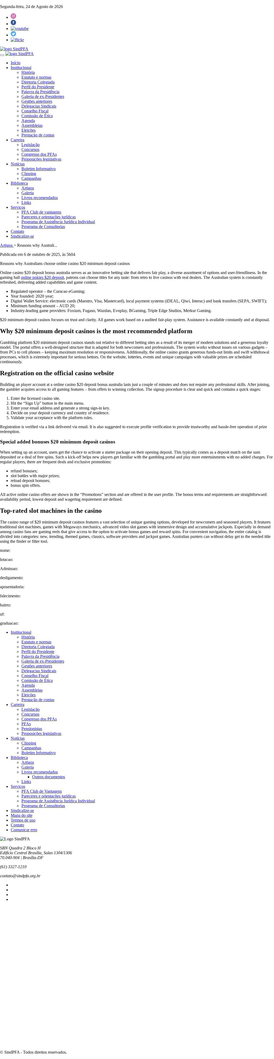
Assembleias (32, 125)
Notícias (18, 164)
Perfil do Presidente (37, 87)
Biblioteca (19, 183)
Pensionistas (31, 728)
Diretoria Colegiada (38, 82)
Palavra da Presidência (40, 91)
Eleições (28, 130)
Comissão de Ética (37, 115)
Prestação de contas (37, 135)
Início (15, 62)
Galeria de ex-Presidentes (42, 96)
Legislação (30, 144)
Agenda (28, 120)
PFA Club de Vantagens (41, 791)
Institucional (21, 67)
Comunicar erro (24, 830)
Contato (17, 231)
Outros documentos (48, 777)
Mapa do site (21, 815)
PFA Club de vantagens (41, 212)
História (28, 72)
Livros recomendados (39, 197)
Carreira (17, 140)
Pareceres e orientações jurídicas (48, 217)
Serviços (18, 207)
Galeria (27, 193)
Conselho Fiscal (34, 111)
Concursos (30, 149)
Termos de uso (23, 820)
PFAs (26, 724)
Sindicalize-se (22, 236)
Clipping (28, 173)
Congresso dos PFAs (39, 154)
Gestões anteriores (36, 101)
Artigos (27, 188)
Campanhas (31, 178)
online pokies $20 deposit (42, 277)
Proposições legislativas (41, 159)
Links (26, 202)
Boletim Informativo (38, 168)
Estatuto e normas (36, 77)
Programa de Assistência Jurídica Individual (58, 221)
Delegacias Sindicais (38, 106)
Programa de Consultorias (43, 226)
